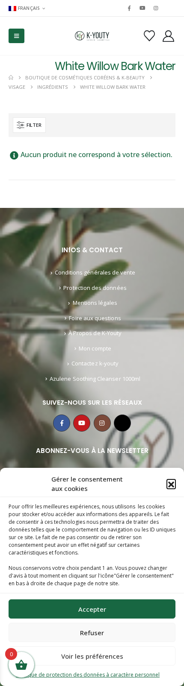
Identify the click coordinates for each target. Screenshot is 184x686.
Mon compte (95, 348)
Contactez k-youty (95, 363)
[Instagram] (156, 8)
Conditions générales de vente (95, 272)
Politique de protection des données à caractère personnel (88, 674)
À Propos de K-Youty (95, 333)
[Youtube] (142, 8)
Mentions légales (95, 303)
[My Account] (168, 36)
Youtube (81, 423)
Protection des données (94, 288)
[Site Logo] (92, 36)
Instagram (102, 423)
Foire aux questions (95, 318)
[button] (171, 483)
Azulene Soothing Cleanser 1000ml (95, 378)
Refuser (92, 632)
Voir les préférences (92, 656)
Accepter (92, 609)
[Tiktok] (169, 8)
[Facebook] (129, 8)
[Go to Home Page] (11, 77)
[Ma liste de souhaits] (149, 35)
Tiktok (122, 423)
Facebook (61, 423)
